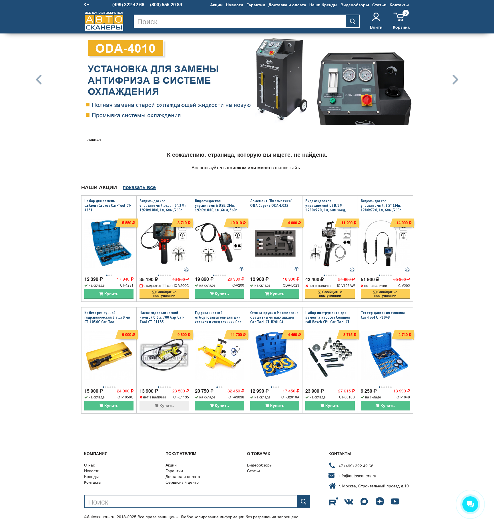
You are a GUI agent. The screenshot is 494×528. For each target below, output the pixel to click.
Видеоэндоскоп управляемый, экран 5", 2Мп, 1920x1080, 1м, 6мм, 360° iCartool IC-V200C (163, 207)
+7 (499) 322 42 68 (355, 466)
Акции (216, 4)
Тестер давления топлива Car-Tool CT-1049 (383, 315)
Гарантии (255, 4)
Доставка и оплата (287, 4)
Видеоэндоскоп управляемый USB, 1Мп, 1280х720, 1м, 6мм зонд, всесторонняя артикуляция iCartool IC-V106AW (329, 210)
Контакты (399, 4)
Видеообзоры (354, 4)
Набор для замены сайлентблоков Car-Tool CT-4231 (108, 205)
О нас (89, 465)
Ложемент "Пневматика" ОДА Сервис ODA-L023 (271, 203)
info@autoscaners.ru (357, 476)
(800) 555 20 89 (166, 4)
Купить (111, 293)
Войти (376, 27)
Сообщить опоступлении (164, 293)
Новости (234, 4)
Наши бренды (323, 4)
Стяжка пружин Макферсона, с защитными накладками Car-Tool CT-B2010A (274, 317)
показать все (139, 187)
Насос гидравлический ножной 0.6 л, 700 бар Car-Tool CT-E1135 (162, 317)
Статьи (379, 4)
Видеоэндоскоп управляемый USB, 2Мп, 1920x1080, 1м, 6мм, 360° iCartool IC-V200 (216, 207)
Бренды (91, 476)
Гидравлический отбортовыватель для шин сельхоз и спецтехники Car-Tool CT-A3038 (219, 319)
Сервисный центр (182, 482)
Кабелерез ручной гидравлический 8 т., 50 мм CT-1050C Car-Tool (107, 317)
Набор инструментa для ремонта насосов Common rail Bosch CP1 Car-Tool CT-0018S (328, 319)
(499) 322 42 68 (128, 4)
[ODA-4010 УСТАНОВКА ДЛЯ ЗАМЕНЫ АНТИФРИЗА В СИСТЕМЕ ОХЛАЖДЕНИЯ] (247, 79)
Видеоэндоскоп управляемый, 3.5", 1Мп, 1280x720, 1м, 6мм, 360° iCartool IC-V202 (381, 207)
